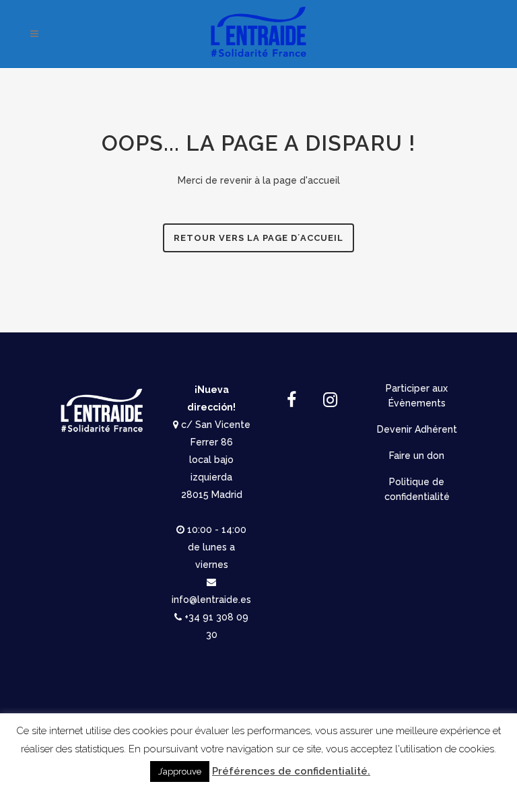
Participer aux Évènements (417, 395)
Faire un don (416, 455)
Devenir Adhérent (417, 429)
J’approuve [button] (179, 771)
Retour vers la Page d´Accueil (258, 238)
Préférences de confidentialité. (291, 771)
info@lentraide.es (211, 599)
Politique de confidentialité (417, 489)
